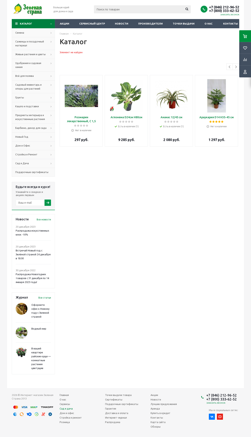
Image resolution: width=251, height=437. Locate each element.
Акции (64, 23)
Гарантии (110, 408)
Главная (64, 395)
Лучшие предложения (164, 404)
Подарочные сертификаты (121, 404)
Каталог (26, 23)
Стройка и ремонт (71, 417)
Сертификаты (113, 399)
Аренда (155, 408)
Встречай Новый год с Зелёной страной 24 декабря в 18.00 (33, 254)
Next (236, 67)
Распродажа (112, 422)
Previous (229, 67)
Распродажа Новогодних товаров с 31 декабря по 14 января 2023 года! (32, 278)
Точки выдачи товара (118, 395)
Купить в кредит (160, 413)
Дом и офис (67, 413)
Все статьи (44, 297)
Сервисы (65, 404)
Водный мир (38, 328)
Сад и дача (66, 408)
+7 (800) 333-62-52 (224, 10)
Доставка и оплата (116, 413)
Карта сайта (158, 422)
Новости (121, 23)
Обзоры (156, 426)
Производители (150, 23)
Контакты (230, 23)
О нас (209, 23)
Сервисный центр (92, 23)
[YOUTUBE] (220, 417)
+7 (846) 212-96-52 (224, 7)
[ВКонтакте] (212, 417)
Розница (65, 422)
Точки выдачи (184, 23)
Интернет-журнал (116, 417)
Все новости (44, 219)
